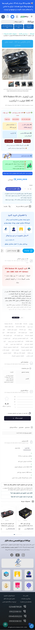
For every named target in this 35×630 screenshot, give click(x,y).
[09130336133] (25, 621)
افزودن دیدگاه (19, 418)
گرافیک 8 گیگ (15, 350)
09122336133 (15, 612)
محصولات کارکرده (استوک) (10, 34)
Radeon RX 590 (8, 324)
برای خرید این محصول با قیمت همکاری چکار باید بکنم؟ (18, 485)
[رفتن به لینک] (17, 589)
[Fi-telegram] (12, 555)
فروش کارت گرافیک (12, 330)
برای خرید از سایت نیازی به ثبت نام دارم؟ (21, 497)
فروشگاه (32, 34)
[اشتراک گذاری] (9, 76)
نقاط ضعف (17, 448)
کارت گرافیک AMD (11, 332)
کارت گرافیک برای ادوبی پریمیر (15, 341)
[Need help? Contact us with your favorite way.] (5, 624)
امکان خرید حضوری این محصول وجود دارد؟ (21, 493)
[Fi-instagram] (23, 555)
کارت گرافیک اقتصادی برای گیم (20, 338)
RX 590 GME (18, 324)
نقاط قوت (27, 448)
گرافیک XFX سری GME (19, 353)
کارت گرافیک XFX (18, 335)
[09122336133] (24, 611)
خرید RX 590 (23, 330)
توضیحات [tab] (26, 251)
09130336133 (15, 621)
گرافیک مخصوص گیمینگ (18, 356)
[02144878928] (25, 606)
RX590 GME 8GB (9, 327)
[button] (17, 485)
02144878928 (15, 607)
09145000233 (15, 616)
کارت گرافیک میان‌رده (27, 350)
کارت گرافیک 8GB (22, 332)
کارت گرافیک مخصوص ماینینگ (11, 347)
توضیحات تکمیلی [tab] (12, 251)
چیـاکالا (30, 330)
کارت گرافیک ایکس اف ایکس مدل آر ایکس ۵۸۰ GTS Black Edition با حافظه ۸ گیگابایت (25, 526)
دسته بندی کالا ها (23, 34)
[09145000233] (25, 616)
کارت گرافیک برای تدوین (16, 344)
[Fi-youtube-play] (17, 555)
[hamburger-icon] (31, 17)
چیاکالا (30, 22)
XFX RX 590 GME (20, 327)
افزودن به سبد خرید (11, 189)
